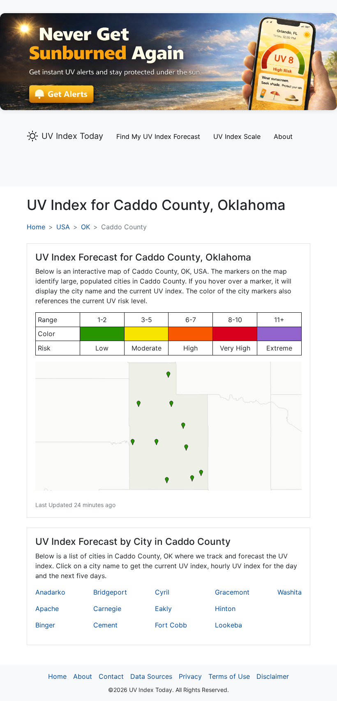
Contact (111, 676)
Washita (289, 592)
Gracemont (232, 592)
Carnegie (107, 608)
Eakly (163, 608)
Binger (45, 625)
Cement (105, 625)
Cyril (162, 592)
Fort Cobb (171, 625)
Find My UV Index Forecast (158, 136)
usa (63, 227)
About (283, 136)
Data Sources (151, 676)
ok (85, 227)
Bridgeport (110, 592)
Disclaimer (272, 676)
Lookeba (228, 625)
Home (36, 227)
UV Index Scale (237, 136)
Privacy (190, 676)
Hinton (225, 608)
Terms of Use (229, 676)
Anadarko (50, 592)
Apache (47, 608)
